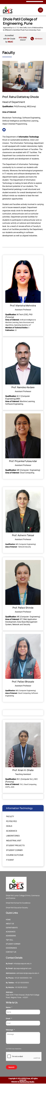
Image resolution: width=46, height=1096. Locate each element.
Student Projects (15, 845)
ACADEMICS (10, 932)
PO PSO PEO (11, 821)
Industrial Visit (13, 840)
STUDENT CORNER (13, 944)
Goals (9, 826)
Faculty (10, 816)
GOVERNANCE (11, 948)
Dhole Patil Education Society (17, 907)
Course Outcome (14, 855)
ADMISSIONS (11, 936)
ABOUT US (10, 924)
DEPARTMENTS (12, 928)
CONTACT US (11, 952)
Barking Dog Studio (27, 1082)
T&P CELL (9, 940)
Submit (11, 1067)
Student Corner (14, 850)
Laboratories (13, 835)
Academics (11, 831)
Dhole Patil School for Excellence (18, 903)
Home (8, 920)
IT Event (10, 860)
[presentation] (24, 1056)
